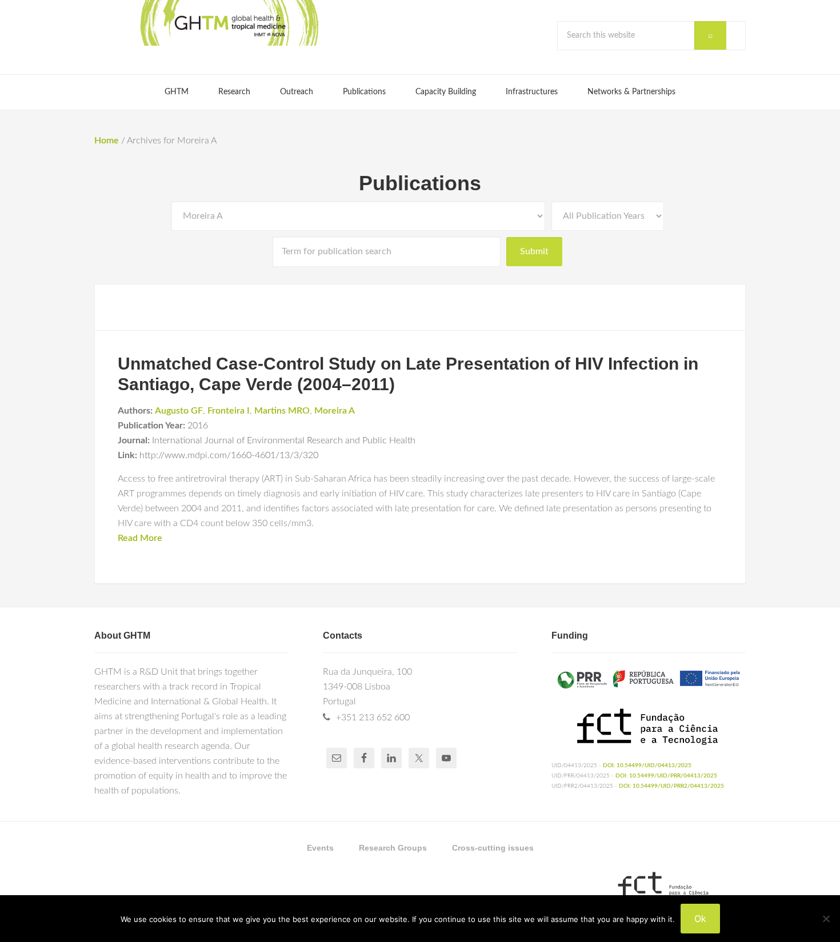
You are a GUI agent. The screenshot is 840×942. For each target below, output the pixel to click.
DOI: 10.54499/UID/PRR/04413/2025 (666, 776)
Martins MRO (282, 410)
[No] (825, 918)
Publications (420, 183)
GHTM (228, 23)
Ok (700, 918)
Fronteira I (228, 410)
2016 (197, 425)
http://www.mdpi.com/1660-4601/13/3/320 (228, 455)
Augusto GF (179, 410)
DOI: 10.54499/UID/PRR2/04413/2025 (671, 786)
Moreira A (334, 410)
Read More (140, 538)
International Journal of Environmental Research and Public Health (283, 440)
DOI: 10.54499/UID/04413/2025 (647, 765)
